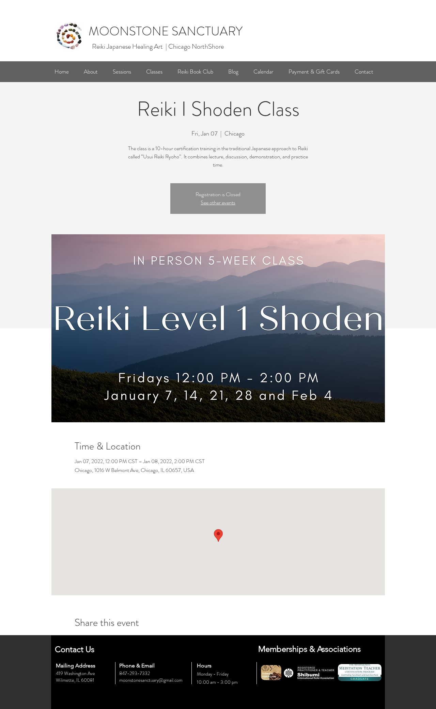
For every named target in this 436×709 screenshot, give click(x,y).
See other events (218, 202)
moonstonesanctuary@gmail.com (151, 680)
